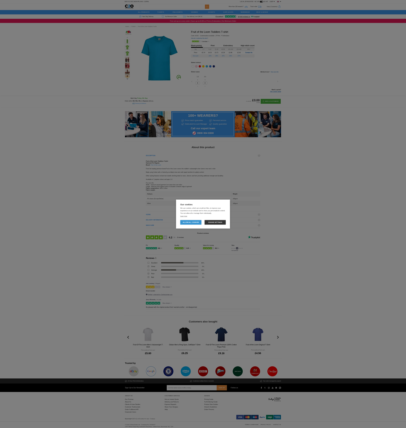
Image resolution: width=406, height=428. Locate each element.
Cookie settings (215, 222)
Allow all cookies (191, 222)
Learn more (183, 216)
